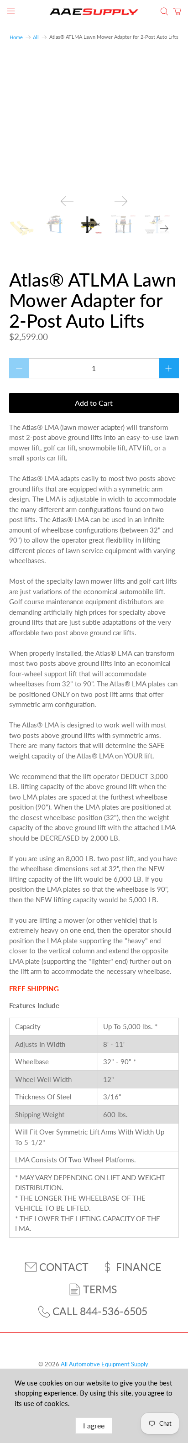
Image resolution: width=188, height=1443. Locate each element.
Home (16, 37)
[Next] (121, 201)
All (36, 37)
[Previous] (67, 201)
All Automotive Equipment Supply (104, 1364)
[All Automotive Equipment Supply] (94, 12)
